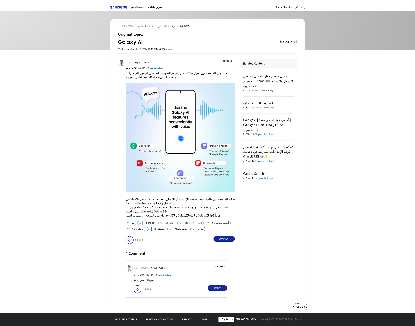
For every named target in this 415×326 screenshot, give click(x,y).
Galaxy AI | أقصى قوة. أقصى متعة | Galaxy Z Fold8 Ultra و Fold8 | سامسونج (267, 125)
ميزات (201, 229)
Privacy (187, 319)
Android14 (150, 223)
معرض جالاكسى (154, 7)
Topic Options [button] (287, 41)
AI (133, 223)
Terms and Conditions (159, 319)
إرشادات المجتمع (157, 67)
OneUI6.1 (170, 223)
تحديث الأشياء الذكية (257, 103)
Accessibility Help (126, 319)
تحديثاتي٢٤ (159, 229)
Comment (224, 238)
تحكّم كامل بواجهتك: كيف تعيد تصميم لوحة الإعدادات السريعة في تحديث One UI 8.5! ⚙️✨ (268, 152)
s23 (186, 223)
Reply (217, 288)
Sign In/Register (284, 7)
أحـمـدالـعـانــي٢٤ (220, 223)
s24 (200, 223)
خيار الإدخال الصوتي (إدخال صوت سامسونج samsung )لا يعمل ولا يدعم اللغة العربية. (268, 81)
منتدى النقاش (137, 7)
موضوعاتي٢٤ (181, 229)
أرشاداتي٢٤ (137, 229)
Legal (204, 319)
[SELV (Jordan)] (118, 7)
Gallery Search (253, 174)
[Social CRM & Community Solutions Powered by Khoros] (300, 305)
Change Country (246, 319)
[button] (229, 61)
